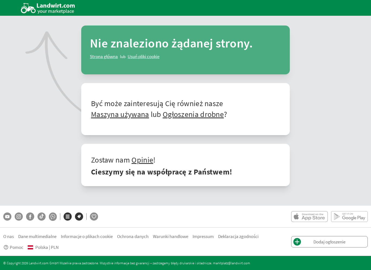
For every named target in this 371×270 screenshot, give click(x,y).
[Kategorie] (68, 216)
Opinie (142, 159)
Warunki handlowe (170, 236)
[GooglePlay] (349, 216)
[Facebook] (30, 216)
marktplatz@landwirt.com (231, 263)
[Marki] (79, 216)
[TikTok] (41, 216)
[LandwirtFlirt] (94, 216)
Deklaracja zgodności (238, 236)
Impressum (203, 236)
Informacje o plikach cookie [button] (87, 236)
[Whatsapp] (53, 216)
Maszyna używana (120, 114)
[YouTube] (7, 216)
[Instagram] (19, 216)
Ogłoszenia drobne (193, 114)
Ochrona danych (133, 236)
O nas (8, 236)
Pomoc (16, 247)
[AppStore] (309, 216)
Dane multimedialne (37, 236)
